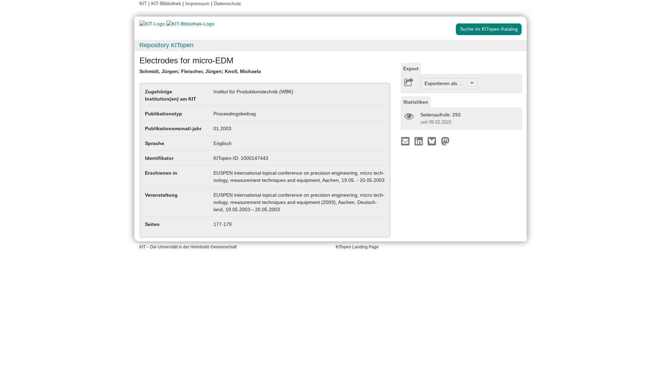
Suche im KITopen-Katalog (489, 29)
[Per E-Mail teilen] (406, 141)
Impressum (197, 3)
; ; (200, 71)
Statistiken (415, 102)
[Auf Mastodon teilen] (445, 141)
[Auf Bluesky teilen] (434, 141)
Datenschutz (227, 3)
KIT (143, 3)
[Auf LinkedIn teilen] (419, 141)
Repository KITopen (166, 45)
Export (411, 68)
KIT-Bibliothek (166, 3)
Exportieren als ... (447, 83)
